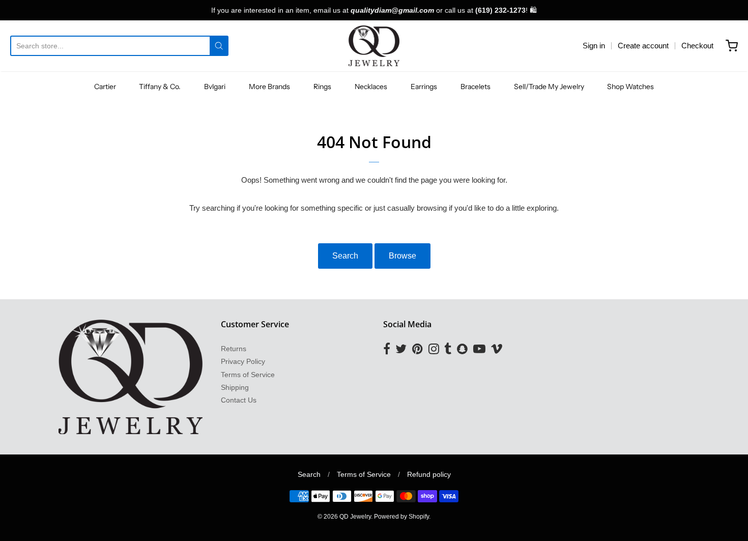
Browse (402, 255)
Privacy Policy (243, 361)
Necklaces (371, 86)
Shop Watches (630, 86)
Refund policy (429, 474)
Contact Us (238, 400)
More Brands (269, 86)
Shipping (235, 387)
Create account (643, 45)
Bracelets (476, 86)
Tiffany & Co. (160, 86)
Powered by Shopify (401, 516)
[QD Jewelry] (374, 45)
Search (345, 255)
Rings (322, 86)
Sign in (594, 45)
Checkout (697, 45)
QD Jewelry (355, 516)
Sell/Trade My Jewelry (549, 86)
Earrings (424, 86)
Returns (233, 349)
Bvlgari (214, 86)
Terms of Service (248, 375)
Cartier (105, 86)
